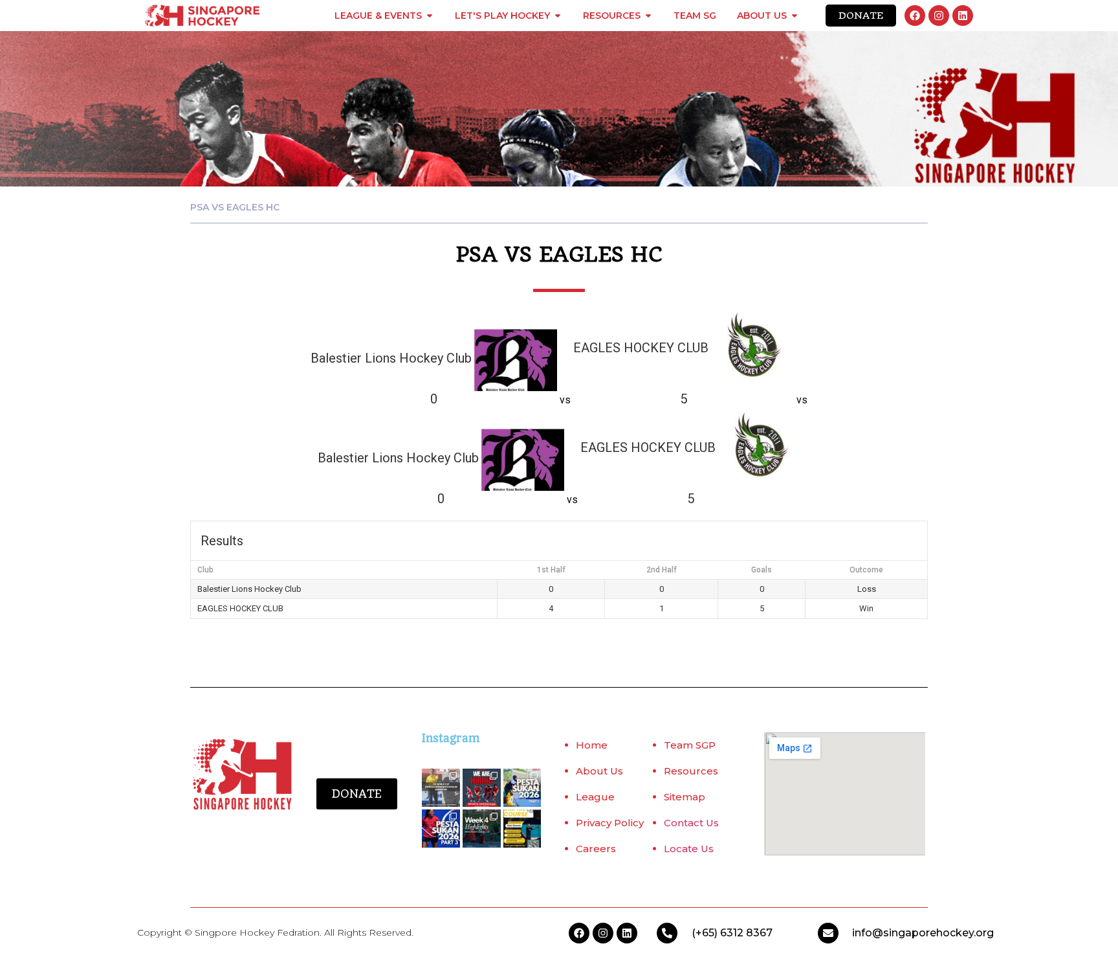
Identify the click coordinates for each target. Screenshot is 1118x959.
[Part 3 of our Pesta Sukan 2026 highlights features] (441, 828)
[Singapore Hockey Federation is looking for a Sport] (482, 788)
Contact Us (691, 823)
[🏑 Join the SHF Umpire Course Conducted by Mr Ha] (522, 828)
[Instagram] (938, 15)
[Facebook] (914, 15)
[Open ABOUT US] (794, 15)
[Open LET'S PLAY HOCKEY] (557, 15)
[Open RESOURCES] (648, 15)
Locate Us (689, 848)
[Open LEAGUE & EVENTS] (429, 15)
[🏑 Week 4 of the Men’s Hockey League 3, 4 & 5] (482, 828)
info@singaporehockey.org (923, 933)
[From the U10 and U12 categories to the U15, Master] (522, 788)
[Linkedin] (962, 15)
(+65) (706, 933)
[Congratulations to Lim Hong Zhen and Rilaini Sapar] (441, 788)
